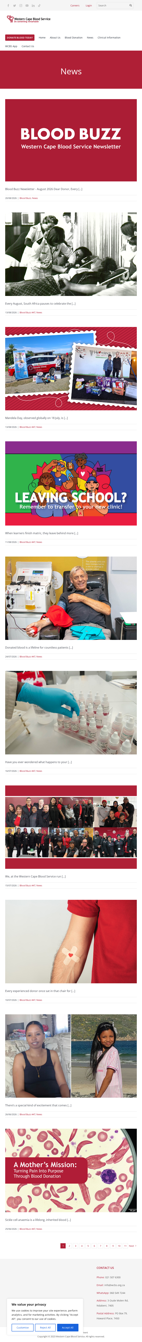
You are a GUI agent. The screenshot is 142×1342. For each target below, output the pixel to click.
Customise (23, 1327)
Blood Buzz (25, 198)
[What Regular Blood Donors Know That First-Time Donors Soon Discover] (71, 941)
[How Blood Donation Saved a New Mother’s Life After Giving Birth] (71, 1056)
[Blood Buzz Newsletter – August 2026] (71, 140)
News (35, 198)
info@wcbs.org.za (114, 1285)
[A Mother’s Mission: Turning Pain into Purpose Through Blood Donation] (71, 1170)
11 (125, 1245)
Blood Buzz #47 (27, 312)
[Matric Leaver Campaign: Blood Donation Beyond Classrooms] (71, 483)
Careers (74, 5)
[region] (45, 1317)
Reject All (45, 1327)
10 (119, 1245)
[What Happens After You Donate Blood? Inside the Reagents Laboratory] (71, 712)
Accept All (67, 1327)
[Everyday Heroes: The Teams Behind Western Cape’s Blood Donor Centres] (71, 827)
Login (89, 5)
